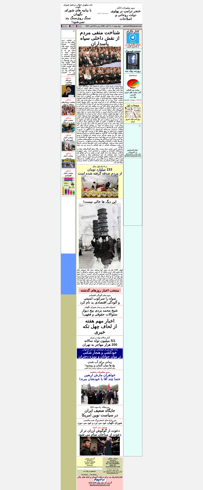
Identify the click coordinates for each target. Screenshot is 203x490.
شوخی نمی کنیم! (100, 427)
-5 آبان (68, 78)
